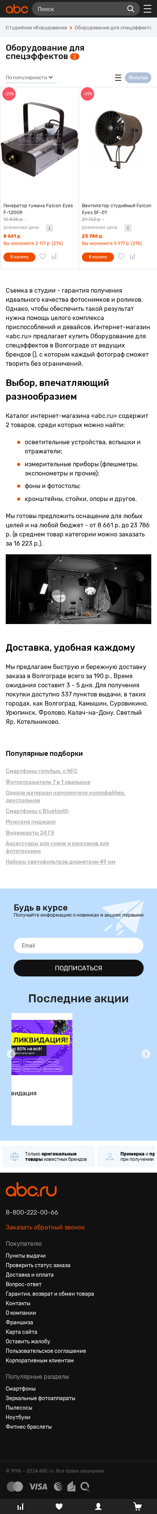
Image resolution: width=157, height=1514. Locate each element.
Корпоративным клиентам (40, 1360)
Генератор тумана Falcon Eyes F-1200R (38, 209)
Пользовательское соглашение (46, 1351)
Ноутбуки (18, 1417)
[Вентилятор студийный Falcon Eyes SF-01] (118, 139)
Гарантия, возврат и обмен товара (50, 1294)
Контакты (18, 1303)
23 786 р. (92, 236)
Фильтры (138, 77)
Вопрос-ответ (24, 1284)
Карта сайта (21, 1332)
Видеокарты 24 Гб (30, 833)
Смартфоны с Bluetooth (37, 811)
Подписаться (78, 968)
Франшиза (19, 1322)
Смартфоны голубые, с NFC (42, 771)
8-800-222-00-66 (32, 1212)
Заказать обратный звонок (45, 1227)
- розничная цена (21, 223)
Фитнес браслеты (29, 1427)
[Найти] (130, 8)
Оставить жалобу (28, 1341)
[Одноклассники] (25, 1445)
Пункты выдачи (26, 1256)
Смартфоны (21, 1389)
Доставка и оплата (30, 1275)
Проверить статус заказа (38, 1265)
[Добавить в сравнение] (54, 257)
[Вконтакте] (12, 1445)
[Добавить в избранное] (42, 257)
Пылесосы (19, 1408)
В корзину (19, 257)
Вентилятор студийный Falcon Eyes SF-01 (116, 209)
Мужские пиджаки (31, 822)
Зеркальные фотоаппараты (40, 1398)
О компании (21, 1313)
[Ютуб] (39, 1445)
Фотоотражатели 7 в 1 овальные (48, 782)
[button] (11, 1053)
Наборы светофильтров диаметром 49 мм (60, 862)
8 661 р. (12, 236)
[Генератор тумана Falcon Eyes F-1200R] (39, 139)
